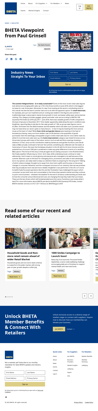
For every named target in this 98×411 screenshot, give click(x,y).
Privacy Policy (78, 402)
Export (69, 372)
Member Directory (85, 361)
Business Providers (70, 361)
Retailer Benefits (87, 356)
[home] (11, 8)
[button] (41, 3)
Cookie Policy (89, 402)
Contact (46, 11)
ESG (68, 376)
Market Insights (34, 11)
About (30, 3)
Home (23, 3)
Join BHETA (89, 7)
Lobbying (70, 369)
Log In (79, 7)
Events (23, 11)
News (67, 3)
